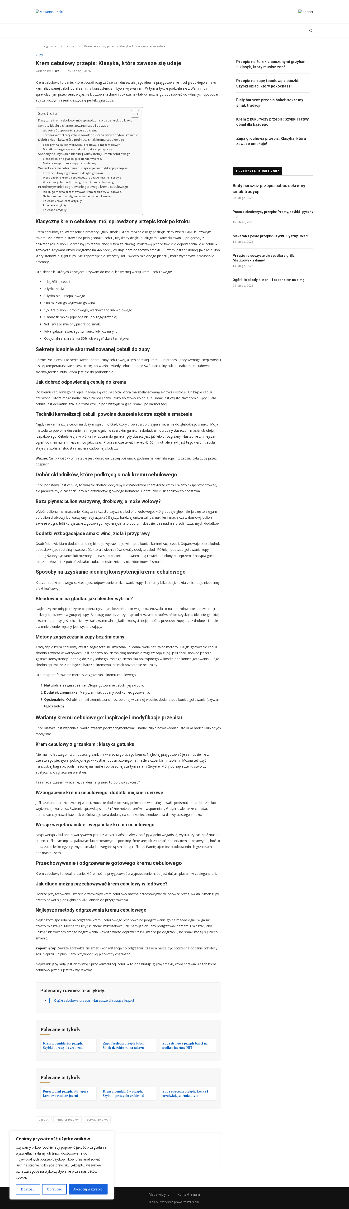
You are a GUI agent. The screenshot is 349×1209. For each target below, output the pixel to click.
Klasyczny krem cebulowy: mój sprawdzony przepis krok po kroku (85, 120)
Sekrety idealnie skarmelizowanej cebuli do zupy (73, 126)
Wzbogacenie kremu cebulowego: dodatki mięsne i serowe (82, 177)
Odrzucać (54, 1189)
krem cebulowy (68, 1119)
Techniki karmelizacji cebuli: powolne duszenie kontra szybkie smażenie (90, 135)
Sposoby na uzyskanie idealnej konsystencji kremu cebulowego (84, 154)
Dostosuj (28, 1189)
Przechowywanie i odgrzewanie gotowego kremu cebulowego (83, 187)
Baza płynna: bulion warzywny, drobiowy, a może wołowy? (81, 144)
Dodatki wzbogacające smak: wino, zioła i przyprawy (77, 149)
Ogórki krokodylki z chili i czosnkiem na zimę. (269, 280)
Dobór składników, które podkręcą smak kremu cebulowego (81, 140)
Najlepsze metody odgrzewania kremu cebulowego (77, 196)
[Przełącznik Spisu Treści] (132, 114)
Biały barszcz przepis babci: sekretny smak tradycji (269, 188)
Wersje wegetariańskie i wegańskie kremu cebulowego (79, 182)
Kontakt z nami (189, 1194)
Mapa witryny (159, 1194)
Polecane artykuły (54, 205)
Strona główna (46, 46)
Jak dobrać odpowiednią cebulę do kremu (70, 130)
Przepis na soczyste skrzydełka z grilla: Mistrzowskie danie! (264, 258)
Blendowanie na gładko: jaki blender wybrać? (72, 158)
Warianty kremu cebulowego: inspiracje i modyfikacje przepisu (83, 168)
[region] (61, 1165)
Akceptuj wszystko (88, 1189)
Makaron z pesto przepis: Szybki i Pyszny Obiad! (271, 236)
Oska (56, 71)
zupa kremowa (97, 1119)
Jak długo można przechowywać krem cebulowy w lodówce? (82, 191)
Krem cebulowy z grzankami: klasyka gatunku (73, 173)
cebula (43, 1119)
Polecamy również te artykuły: (62, 201)
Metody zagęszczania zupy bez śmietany (69, 163)
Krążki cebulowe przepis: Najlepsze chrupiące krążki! (94, 1000)
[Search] (311, 31)
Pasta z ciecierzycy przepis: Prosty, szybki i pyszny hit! (273, 214)
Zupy (70, 46)
